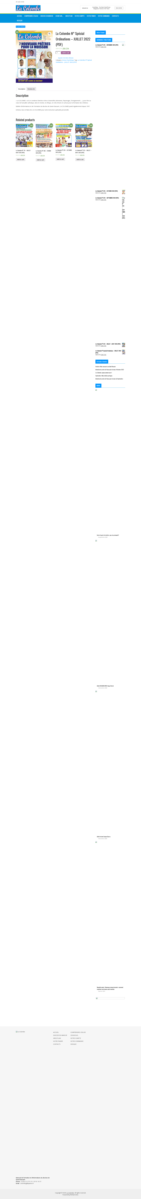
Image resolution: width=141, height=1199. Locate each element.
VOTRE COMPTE (80, 16)
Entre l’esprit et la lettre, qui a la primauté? (108, 535)
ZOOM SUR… (59, 16)
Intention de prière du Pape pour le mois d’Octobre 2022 (109, 370)
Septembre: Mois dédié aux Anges (103, 376)
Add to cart (65, 53)
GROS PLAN (68, 16)
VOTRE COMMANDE (104, 16)
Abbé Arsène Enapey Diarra (103, 837)
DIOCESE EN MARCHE (46, 16)
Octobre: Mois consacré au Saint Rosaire (105, 366)
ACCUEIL (19, 16)
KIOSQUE (19, 20)
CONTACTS (115, 16)
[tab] (22, 89)
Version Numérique (68, 60)
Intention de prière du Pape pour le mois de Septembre (109, 379)
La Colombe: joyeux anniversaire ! (103, 373)
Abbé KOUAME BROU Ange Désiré (105, 686)
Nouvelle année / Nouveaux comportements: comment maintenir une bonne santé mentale (110, 988)
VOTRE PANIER (91, 16)
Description (21, 89)
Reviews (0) (31, 89)
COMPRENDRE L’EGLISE (31, 16)
